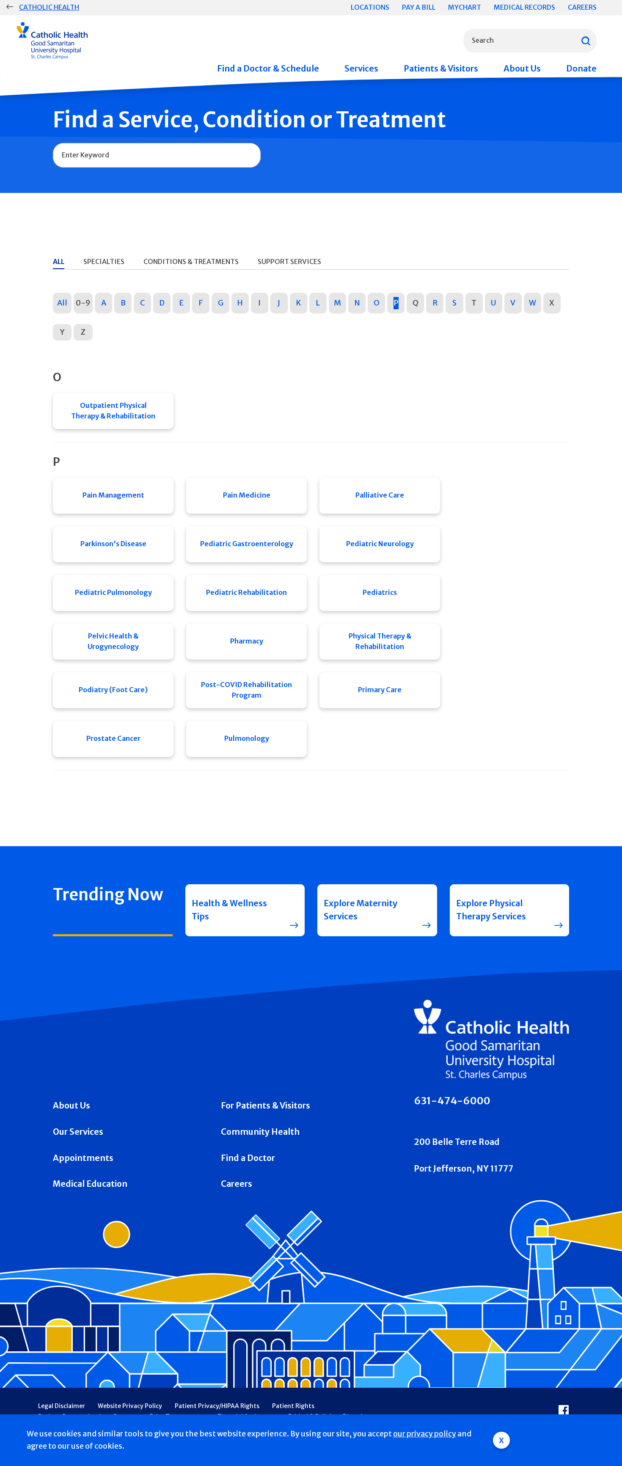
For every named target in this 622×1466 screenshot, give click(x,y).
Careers (582, 7)
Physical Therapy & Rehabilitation (380, 641)
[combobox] (530, 40)
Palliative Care (379, 495)
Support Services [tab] (289, 261)
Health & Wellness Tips (229, 910)
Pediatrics (380, 592)
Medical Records (524, 7)
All (62, 303)
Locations (370, 7)
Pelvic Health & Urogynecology (113, 641)
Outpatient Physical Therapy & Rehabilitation (113, 411)
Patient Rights (293, 1406)
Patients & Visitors (441, 68)
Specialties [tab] (103, 261)
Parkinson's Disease (113, 543)
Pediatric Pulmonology (113, 592)
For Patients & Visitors (265, 1105)
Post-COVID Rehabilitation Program (246, 690)
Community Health (260, 1132)
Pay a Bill (418, 7)
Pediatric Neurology (380, 543)
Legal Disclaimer (61, 1406)
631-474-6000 (452, 1101)
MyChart (464, 7)
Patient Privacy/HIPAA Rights (217, 1406)
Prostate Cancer (113, 738)
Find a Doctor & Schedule (268, 68)
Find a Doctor (248, 1158)
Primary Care (380, 689)
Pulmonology (246, 738)
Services (361, 68)
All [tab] (58, 261)
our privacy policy (424, 1433)
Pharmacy (246, 641)
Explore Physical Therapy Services (491, 910)
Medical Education (90, 1184)
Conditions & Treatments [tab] (191, 261)
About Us (522, 68)
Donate (581, 68)
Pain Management (113, 495)
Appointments (83, 1158)
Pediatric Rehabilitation (246, 592)
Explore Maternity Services (360, 910)
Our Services (78, 1132)
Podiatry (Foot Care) (113, 689)
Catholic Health (49, 7)
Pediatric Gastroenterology (246, 543)
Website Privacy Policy (130, 1406)
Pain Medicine (246, 495)
